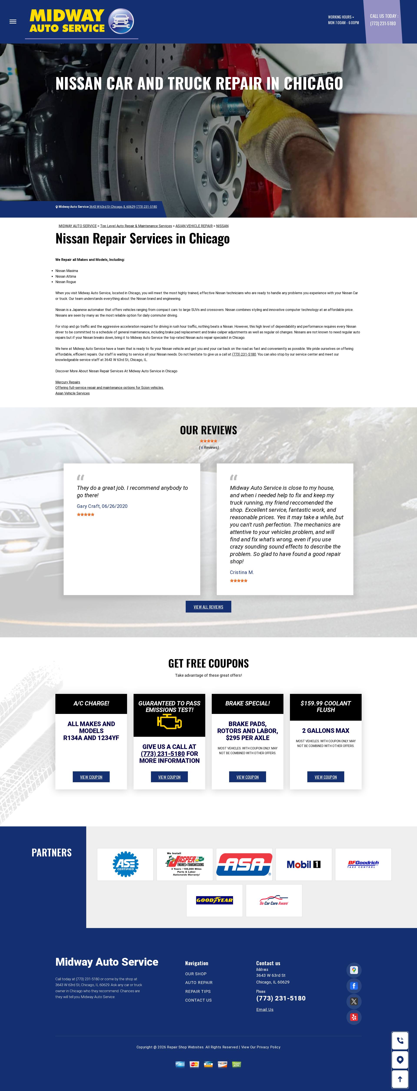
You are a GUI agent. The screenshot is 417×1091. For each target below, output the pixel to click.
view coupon (91, 777)
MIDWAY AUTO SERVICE (78, 226)
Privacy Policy (268, 1047)
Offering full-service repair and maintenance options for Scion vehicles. (109, 388)
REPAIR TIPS (197, 991)
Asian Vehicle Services (72, 393)
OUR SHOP (196, 973)
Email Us (264, 1009)
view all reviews (208, 607)
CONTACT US (198, 1000)
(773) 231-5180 (382, 23)
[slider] (208, 441)
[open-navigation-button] (13, 21)
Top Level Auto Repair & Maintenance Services (136, 226)
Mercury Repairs (67, 382)
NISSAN (222, 226)
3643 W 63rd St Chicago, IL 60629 (112, 206)
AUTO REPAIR (198, 982)
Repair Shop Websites (185, 1047)
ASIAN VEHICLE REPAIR (194, 226)
